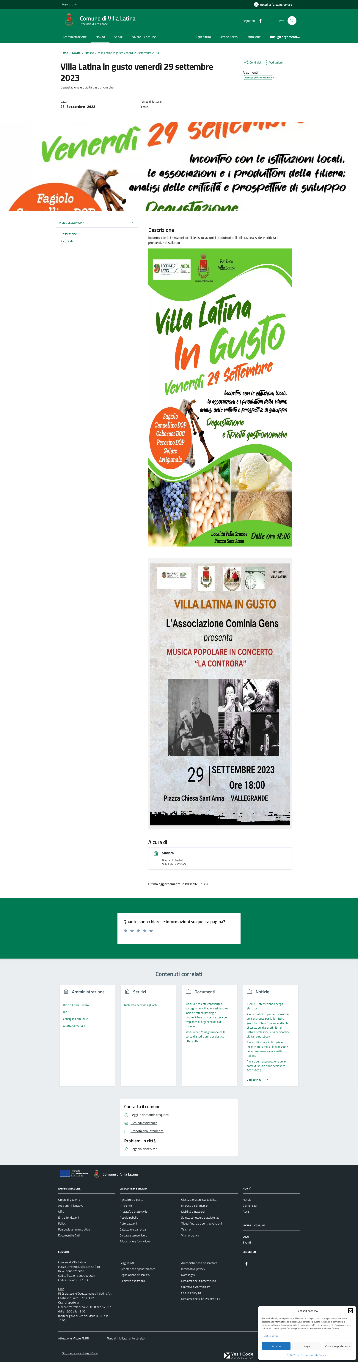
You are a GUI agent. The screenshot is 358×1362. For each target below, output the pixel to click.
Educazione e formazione (135, 1241)
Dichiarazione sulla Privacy (313, 1355)
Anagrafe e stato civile (133, 1211)
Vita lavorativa (190, 1235)
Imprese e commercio (194, 1205)
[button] (350, 1311)
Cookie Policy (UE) (192, 1292)
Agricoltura (203, 36)
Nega (307, 1346)
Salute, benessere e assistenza (200, 1217)
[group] (87, 1038)
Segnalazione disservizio (135, 1275)
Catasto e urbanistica (133, 1229)
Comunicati (250, 1205)
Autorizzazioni (128, 1223)
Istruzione (254, 36)
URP (61, 1289)
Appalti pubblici (129, 1217)
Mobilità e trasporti (193, 1211)
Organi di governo (69, 1199)
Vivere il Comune (144, 36)
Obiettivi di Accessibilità (195, 1287)
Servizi (118, 36)
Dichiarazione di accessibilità (198, 1281)
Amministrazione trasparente (199, 1263)
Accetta (276, 1346)
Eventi (247, 1242)
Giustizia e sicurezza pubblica (198, 1199)
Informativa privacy (193, 1269)
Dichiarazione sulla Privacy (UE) (200, 1298)
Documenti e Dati (69, 1235)
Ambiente (126, 1205)
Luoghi (247, 1236)
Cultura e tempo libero (133, 1235)
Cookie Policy (293, 1355)
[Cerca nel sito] (292, 20)
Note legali (188, 1275)
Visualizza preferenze (337, 1346)
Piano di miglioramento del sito (125, 1338)
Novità (100, 36)
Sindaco (168, 853)
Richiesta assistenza (132, 1281)
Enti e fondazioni (68, 1217)
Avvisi (246, 1211)
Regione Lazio (69, 4)
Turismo (186, 1229)
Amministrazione (75, 36)
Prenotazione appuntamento (137, 1269)
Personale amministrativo (74, 1229)
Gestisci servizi (271, 1336)
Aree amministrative (70, 1205)
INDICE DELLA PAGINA (71, 223)
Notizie (247, 1199)
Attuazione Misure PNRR (73, 1338)
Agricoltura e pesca (131, 1199)
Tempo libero (229, 36)
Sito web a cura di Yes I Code (80, 1353)
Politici (62, 1223)
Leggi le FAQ (127, 1263)
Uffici (61, 1211)
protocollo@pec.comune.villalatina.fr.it (88, 1293)
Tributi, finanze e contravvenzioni (201, 1223)
